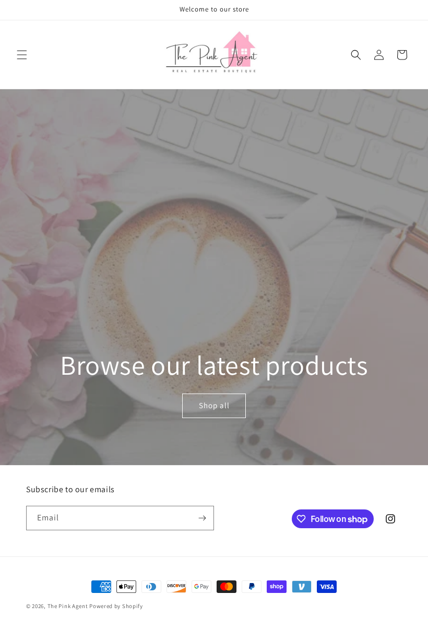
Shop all (213, 406)
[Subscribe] (202, 518)
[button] (21, 54)
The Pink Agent (67, 606)
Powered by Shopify (116, 606)
